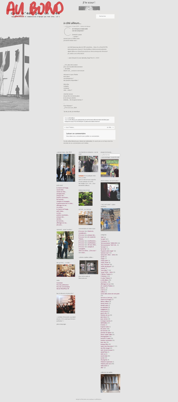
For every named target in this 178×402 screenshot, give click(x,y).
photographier (105, 336)
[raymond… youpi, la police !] (65, 245)
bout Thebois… (69, 127)
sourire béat (104, 356)
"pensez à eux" (105, 253)
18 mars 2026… (92, 245)
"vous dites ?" (104, 270)
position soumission (106, 340)
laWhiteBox (104, 323)
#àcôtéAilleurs (88, 49)
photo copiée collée (106, 334)
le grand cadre (105, 327)
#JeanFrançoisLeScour (84, 51)
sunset (102, 358)
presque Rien (104, 344)
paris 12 (83, 121)
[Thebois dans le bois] (86, 198)
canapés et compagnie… (63, 201)
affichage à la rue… (62, 205)
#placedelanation (73, 49)
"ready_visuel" (104, 262)
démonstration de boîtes (100, 119)
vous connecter (77, 136)
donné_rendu (104, 303)
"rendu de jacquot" (106, 266)
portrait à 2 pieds (105, 338)
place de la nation (89, 121)
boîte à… (103, 288)
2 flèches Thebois (106, 274)
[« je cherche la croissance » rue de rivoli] (88, 164)
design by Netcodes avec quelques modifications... (89, 399)
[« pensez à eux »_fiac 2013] (66, 167)
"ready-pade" (104, 260)
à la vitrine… (60, 207)
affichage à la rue (105, 284)
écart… (84, 252)
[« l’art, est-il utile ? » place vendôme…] (110, 219)
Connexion (60, 283)
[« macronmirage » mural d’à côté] (110, 168)
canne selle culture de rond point (110, 293)
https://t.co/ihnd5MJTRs (100, 47)
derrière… (59, 219)
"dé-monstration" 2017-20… (109, 245)
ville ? (102, 367)
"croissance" (104, 241)
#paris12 (80, 49)
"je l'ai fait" (104, 249)
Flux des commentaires (63, 287)
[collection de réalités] (110, 383)
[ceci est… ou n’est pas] (86, 218)
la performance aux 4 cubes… (65, 203)
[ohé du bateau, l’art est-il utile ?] (110, 191)
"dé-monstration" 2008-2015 (109, 243)
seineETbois (104, 352)
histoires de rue (105, 315)
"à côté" (103, 239)
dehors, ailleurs (105, 301)
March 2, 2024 (94, 58)
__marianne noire (75, 70)
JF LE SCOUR (77, 121)
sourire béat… (60, 190)
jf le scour (68, 26)
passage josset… (61, 193)
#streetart (105, 51)
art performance (89, 119)
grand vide (104, 313)
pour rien (103, 342)
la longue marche (105, 321)
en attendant (104, 307)
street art (97, 121)
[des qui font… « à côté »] (66, 270)
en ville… (110, 127)
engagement (104, 309)
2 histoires (104, 276)
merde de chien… (61, 191)
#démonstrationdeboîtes (99, 49)
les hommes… (60, 199)
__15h (65, 65)
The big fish (104, 360)
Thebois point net (106, 363)
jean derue (104, 317)
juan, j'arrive (104, 319)
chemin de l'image (106, 299)
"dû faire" (103, 247)
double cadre (104, 305)
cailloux (103, 292)
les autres (103, 328)
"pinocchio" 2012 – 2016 (108, 255)
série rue (103, 354)
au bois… (59, 213)
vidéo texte (104, 365)
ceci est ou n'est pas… (107, 297)
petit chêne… (60, 211)
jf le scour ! (89, 2)
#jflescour (74, 51)
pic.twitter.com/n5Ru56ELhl (76, 53)
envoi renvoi (104, 311)
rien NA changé (105, 348)
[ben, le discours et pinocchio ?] (66, 304)
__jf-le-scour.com (68, 107)
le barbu (103, 325)
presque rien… (61, 195)
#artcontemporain (96, 51)
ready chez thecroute (107, 346)
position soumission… (63, 197)
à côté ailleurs (71, 118)
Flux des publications (63, 285)
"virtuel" (103, 268)
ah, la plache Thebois (107, 286)
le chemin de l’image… (63, 188)
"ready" (103, 258)
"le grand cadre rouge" (107, 251)
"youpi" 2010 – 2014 (107, 272)
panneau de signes (106, 332)
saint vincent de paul (106, 350)
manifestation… (92, 241)
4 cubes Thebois (105, 278)
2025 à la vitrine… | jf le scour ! (87, 250)
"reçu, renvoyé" (105, 264)
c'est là (103, 290)
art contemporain (80, 119)
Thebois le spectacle (106, 362)
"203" (102, 237)
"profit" (103, 257)
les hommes (104, 330)
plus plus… (60, 225)
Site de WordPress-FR (63, 288)
